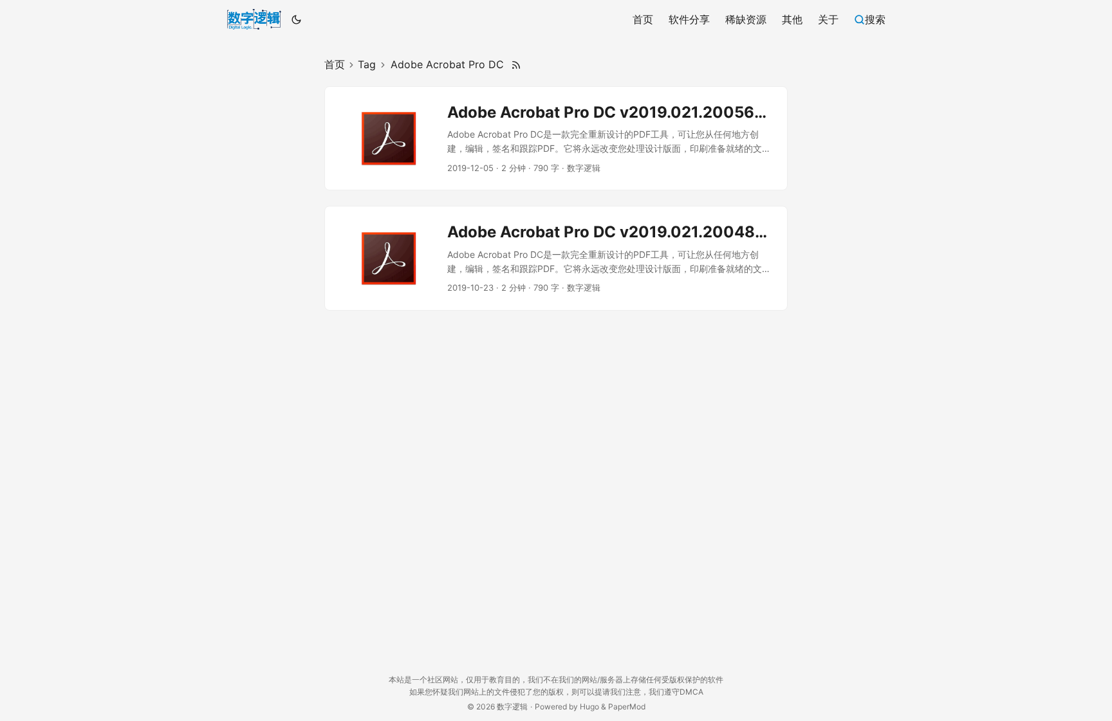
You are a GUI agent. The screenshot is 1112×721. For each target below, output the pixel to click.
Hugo (589, 706)
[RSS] (516, 65)
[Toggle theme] (296, 19)
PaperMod (626, 706)
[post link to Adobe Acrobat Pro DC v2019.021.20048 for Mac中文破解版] (556, 258)
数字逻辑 (512, 706)
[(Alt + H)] (254, 19)
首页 (334, 64)
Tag (367, 64)
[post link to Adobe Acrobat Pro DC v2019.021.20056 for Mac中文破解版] (556, 138)
